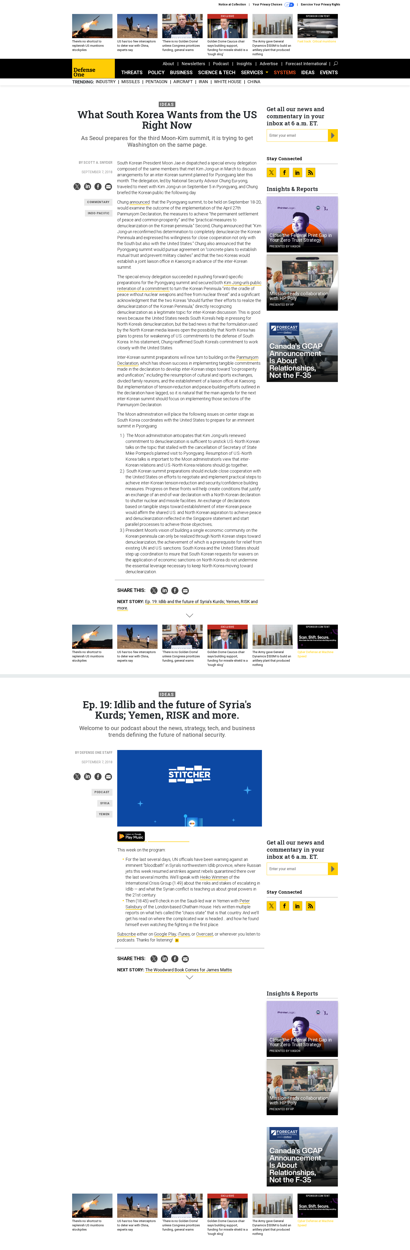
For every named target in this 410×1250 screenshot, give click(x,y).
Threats (132, 72)
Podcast (221, 63)
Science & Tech (216, 72)
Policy (156, 72)
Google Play (132, 836)
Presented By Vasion (285, 246)
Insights (244, 63)
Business (181, 72)
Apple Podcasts (168, 836)
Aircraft (183, 82)
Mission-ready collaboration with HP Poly (299, 296)
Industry (106, 82)
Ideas (308, 72)
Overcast (204, 934)
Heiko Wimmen (214, 877)
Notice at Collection (232, 4)
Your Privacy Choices (268, 4)
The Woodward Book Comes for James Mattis (188, 969)
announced (140, 202)
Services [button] (252, 72)
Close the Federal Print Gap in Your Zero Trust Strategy (301, 237)
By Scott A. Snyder (95, 162)
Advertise (269, 63)
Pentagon (157, 82)
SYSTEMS (285, 72)
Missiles (130, 82)
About (168, 63)
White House (228, 82)
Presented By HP (282, 304)
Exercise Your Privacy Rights (320, 4)
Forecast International (306, 63)
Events (329, 72)
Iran (203, 82)
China (253, 82)
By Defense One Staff (93, 753)
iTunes (184, 934)
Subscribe (126, 934)
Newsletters (193, 63)
